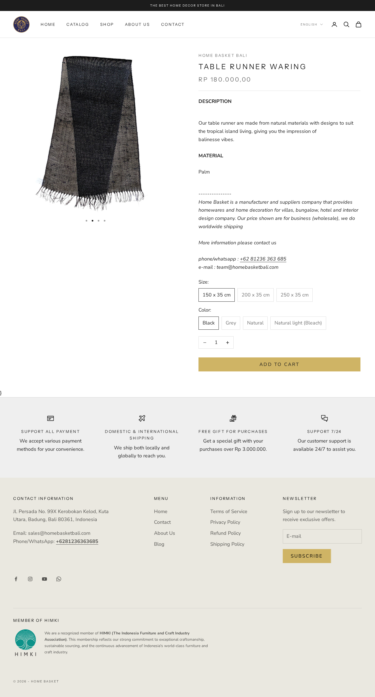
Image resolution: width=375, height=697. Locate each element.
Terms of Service (228, 511)
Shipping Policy (227, 544)
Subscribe (307, 556)
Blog (159, 544)
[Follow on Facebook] (16, 579)
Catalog (77, 24)
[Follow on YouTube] (44, 579)
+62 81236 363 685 (263, 259)
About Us (137, 24)
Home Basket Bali (222, 55)
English (309, 24)
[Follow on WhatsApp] (58, 579)
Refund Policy (225, 533)
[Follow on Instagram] (30, 579)
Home (48, 24)
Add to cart (279, 364)
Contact (173, 24)
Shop (107, 24)
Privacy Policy (225, 522)
